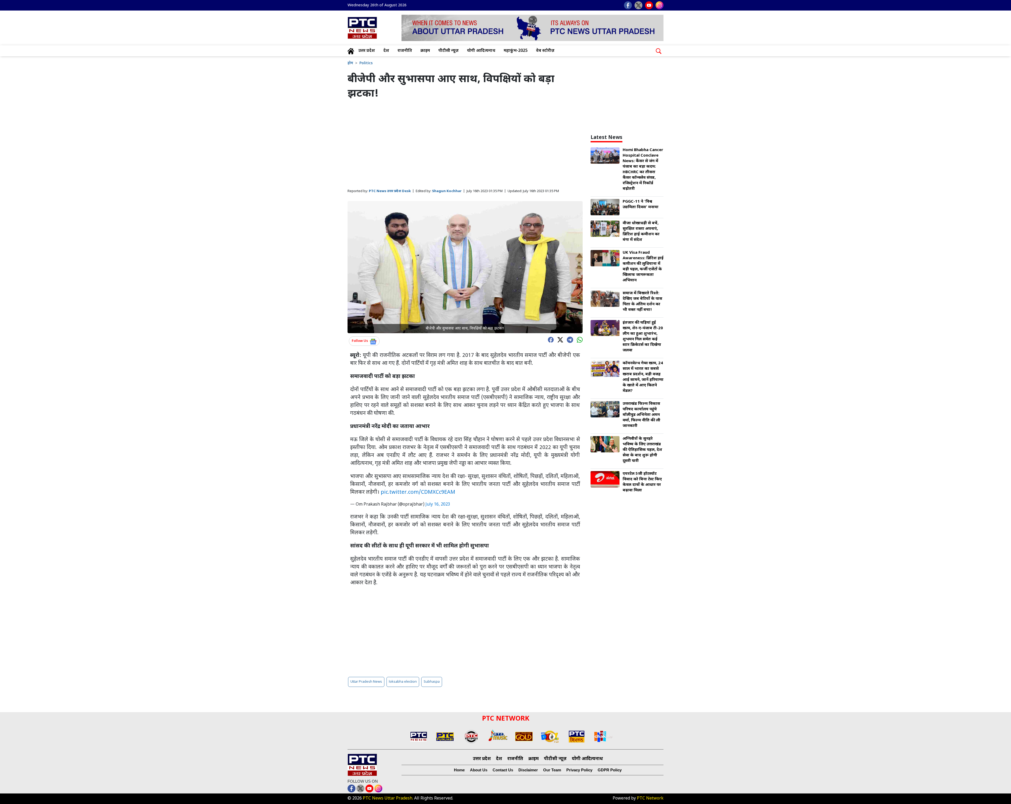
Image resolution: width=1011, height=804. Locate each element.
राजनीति (405, 51)
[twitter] (559, 339)
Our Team (552, 770)
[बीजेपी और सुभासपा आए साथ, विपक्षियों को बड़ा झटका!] (465, 267)
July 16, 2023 (437, 504)
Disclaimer (528, 770)
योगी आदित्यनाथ (481, 51)
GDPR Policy (610, 770)
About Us (478, 770)
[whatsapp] (578, 339)
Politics (366, 63)
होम (350, 63)
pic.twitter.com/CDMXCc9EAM (418, 492)
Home (459, 770)
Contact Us (503, 770)
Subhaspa (432, 682)
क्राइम (425, 51)
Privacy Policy (579, 770)
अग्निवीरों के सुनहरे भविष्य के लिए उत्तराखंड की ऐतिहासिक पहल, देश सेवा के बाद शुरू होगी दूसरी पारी (642, 449)
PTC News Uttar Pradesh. (388, 798)
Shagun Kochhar (447, 191)
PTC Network (650, 798)
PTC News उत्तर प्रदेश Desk (390, 191)
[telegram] (568, 339)
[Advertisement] (465, 144)
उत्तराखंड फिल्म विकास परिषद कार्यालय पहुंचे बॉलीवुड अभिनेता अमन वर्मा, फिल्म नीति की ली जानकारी (641, 414)
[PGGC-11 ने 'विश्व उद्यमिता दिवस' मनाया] (605, 207)
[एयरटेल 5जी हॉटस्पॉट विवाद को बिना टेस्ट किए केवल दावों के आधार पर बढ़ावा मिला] (605, 479)
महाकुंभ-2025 (516, 51)
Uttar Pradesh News (366, 682)
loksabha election (403, 682)
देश (386, 51)
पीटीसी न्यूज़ (448, 51)
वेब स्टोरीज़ (545, 51)
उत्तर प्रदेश (366, 51)
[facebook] (549, 339)
